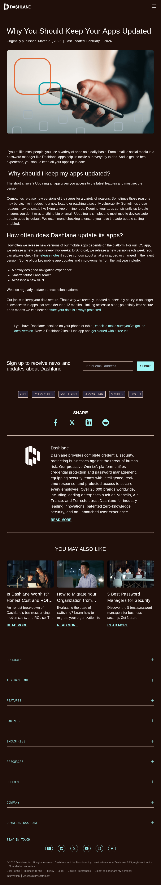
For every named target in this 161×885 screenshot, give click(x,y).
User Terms (13, 870)
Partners (14, 721)
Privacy (49, 870)
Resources (15, 761)
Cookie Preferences (79, 870)
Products (14, 660)
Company (13, 802)
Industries (16, 741)
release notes (49, 255)
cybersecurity (43, 394)
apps (23, 394)
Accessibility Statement (36, 876)
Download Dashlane (22, 823)
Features (14, 700)
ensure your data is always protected (74, 310)
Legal (61, 870)
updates (136, 394)
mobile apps (69, 394)
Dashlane (94, 480)
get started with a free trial (110, 331)
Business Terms (32, 870)
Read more (61, 520)
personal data (94, 394)
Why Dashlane (18, 680)
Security (117, 394)
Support (13, 782)
